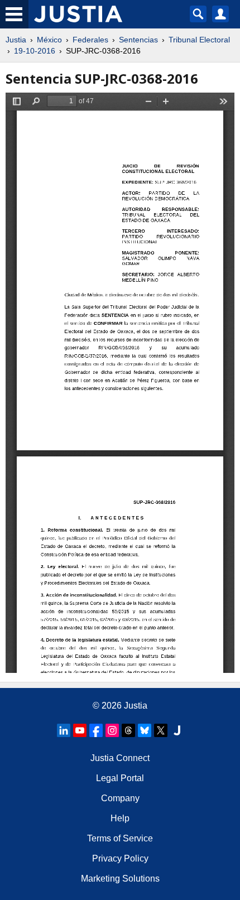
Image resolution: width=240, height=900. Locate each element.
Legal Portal (120, 778)
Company (120, 798)
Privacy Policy (120, 858)
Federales (90, 39)
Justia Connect (120, 758)
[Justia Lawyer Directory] (177, 730)
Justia (16, 39)
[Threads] (128, 730)
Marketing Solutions (120, 878)
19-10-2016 (34, 50)
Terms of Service (120, 838)
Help (120, 818)
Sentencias (138, 39)
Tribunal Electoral (199, 39)
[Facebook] (96, 730)
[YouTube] (80, 730)
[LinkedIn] (63, 730)
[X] (160, 730)
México (49, 39)
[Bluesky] (144, 730)
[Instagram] (112, 730)
